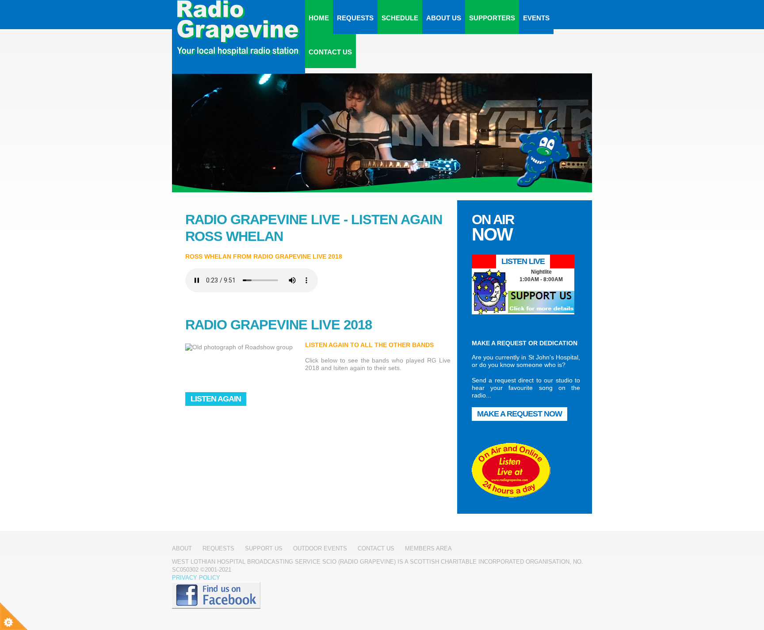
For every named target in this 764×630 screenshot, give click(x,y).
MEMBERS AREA (428, 548)
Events (536, 18)
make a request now (519, 413)
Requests (355, 18)
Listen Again (216, 398)
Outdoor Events (320, 548)
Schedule (400, 18)
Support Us (264, 548)
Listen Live (523, 261)
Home (319, 18)
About (182, 548)
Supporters (492, 18)
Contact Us (330, 52)
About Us (443, 18)
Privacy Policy (196, 577)
